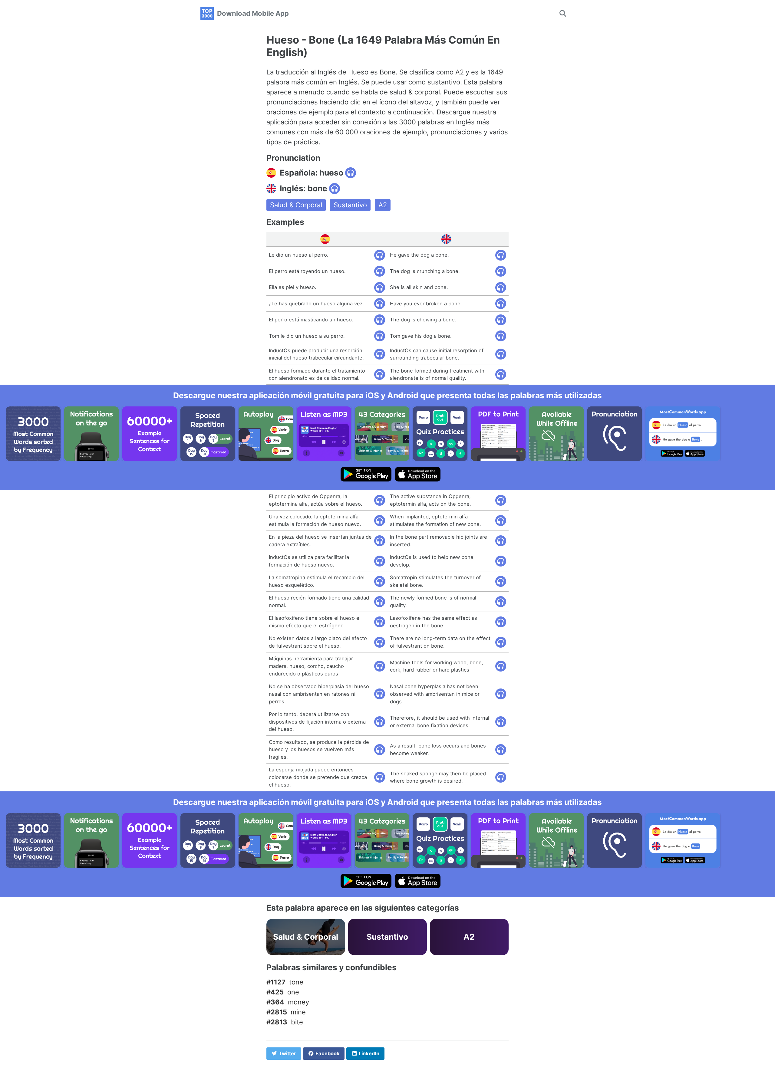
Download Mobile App (253, 13)
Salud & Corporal (296, 205)
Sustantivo (350, 205)
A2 (382, 205)
